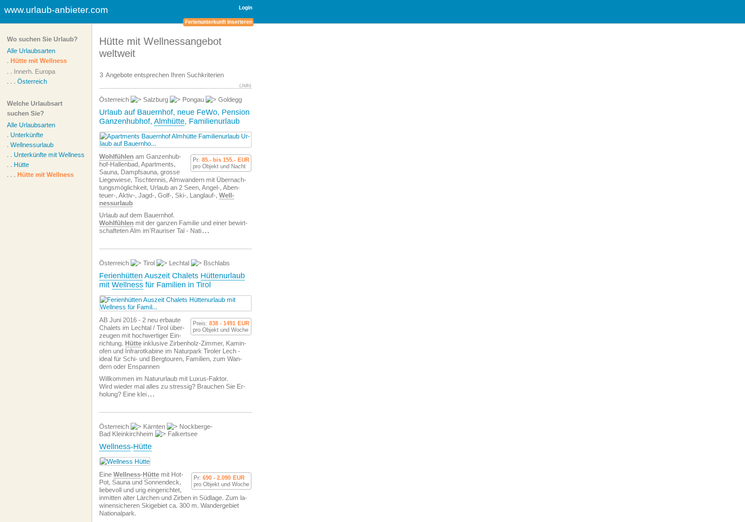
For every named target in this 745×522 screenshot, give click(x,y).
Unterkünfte (26, 134)
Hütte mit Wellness (38, 60)
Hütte (21, 164)
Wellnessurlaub (31, 144)
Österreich (32, 81)
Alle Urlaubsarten (31, 50)
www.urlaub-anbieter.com (56, 10)
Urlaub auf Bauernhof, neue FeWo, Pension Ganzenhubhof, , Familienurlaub (174, 117)
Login (245, 8)
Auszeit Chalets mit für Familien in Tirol (172, 280)
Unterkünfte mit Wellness (49, 154)
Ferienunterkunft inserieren (218, 22)
